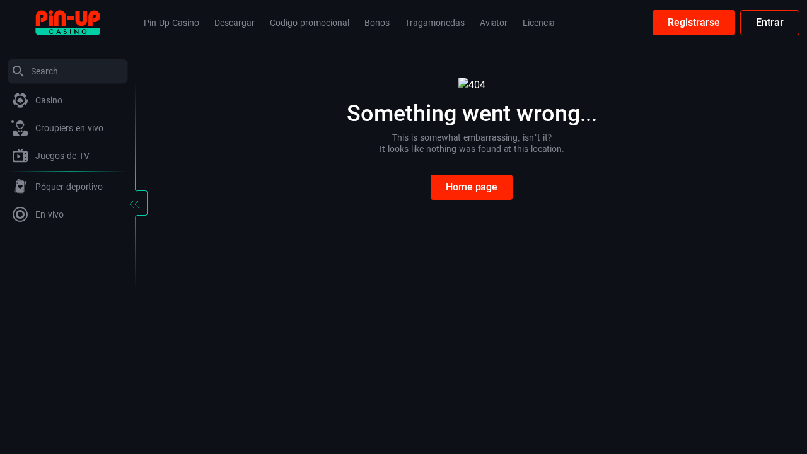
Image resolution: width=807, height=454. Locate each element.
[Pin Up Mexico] (67, 22)
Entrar (770, 22)
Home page (471, 187)
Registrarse (694, 22)
